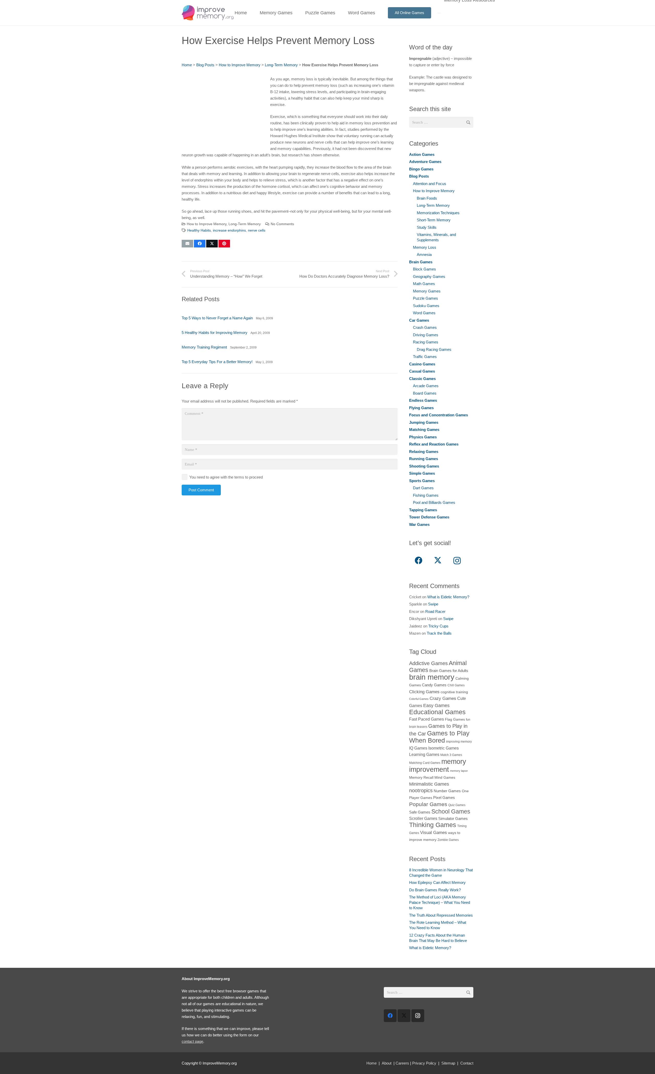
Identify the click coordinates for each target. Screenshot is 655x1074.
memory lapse (459, 770)
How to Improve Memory (239, 65)
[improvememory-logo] (208, 12)
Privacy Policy (424, 1063)
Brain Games (420, 262)
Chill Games (456, 685)
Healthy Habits (199, 230)
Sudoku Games (426, 305)
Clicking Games (424, 691)
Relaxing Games (423, 451)
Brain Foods (427, 198)
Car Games (419, 320)
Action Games (421, 154)
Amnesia (424, 254)
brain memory (431, 677)
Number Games (447, 791)
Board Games (424, 393)
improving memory (459, 741)
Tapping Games (423, 510)
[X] (437, 560)
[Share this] (199, 243)
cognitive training (454, 692)
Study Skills (426, 227)
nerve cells (256, 230)
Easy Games (436, 705)
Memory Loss (424, 247)
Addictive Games (428, 663)
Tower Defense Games (429, 517)
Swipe (433, 604)
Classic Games (422, 378)
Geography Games (429, 276)
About (386, 1063)
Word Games (424, 313)
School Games (450, 811)
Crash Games (425, 327)
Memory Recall (421, 777)
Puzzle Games (425, 298)
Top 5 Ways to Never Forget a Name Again (217, 318)
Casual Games (422, 371)
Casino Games (422, 364)
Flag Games (455, 719)
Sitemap (448, 1063)
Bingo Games (421, 169)
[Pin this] (224, 243)
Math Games (424, 283)
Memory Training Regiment (204, 347)
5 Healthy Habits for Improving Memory (214, 332)
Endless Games (423, 400)
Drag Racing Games (434, 349)
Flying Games (421, 408)
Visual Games (433, 832)
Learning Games (424, 754)
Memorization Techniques (438, 213)
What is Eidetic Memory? (448, 597)
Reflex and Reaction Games (433, 444)
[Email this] (187, 243)
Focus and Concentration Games (438, 415)
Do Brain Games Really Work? (435, 890)
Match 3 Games (451, 755)
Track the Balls (439, 633)
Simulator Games (453, 818)
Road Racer (435, 611)
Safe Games (419, 812)
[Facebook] (418, 560)
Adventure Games (425, 161)
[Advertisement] (225, 111)
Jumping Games (423, 422)
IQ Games (418, 748)
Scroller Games (423, 818)
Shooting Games (424, 466)
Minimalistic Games (429, 784)
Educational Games (437, 712)
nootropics (421, 790)
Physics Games (423, 437)
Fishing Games (426, 495)
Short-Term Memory (434, 220)
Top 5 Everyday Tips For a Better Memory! (217, 362)
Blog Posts (205, 65)
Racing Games (425, 342)
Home (187, 65)
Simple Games (422, 473)
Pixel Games (444, 797)
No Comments (282, 224)
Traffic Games (425, 356)
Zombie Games (448, 840)
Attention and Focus (429, 183)
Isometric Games (443, 748)
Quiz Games (456, 805)
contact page (192, 1041)
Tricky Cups (438, 626)
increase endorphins (229, 230)
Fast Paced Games (426, 719)
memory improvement (437, 765)
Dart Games (423, 488)
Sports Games (422, 481)
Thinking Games (432, 824)
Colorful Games (419, 698)
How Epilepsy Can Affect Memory (437, 882)
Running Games (423, 459)
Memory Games (427, 291)
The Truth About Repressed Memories (441, 915)
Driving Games (425, 335)
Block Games (424, 269)
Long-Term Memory (281, 65)
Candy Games (434, 685)
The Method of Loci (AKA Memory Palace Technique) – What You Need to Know (439, 902)
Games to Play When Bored (439, 737)
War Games (419, 524)
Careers (402, 1063)
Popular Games (428, 804)
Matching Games (424, 429)
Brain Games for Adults (448, 670)
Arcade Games (426, 386)
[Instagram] (457, 560)
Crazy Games (443, 698)
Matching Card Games (424, 763)
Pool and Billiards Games (434, 502)
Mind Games (444, 777)
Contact (466, 1063)
